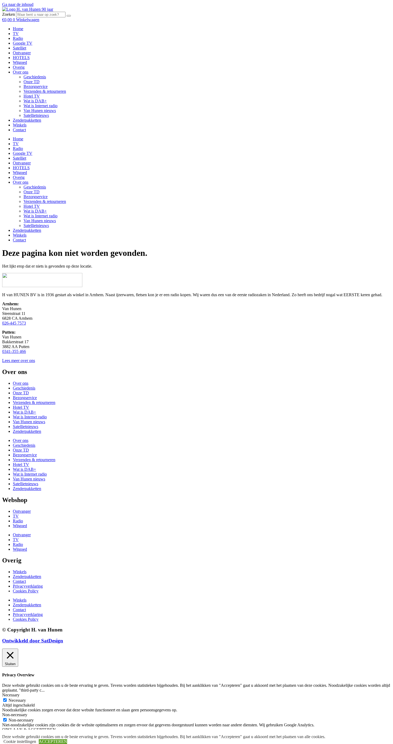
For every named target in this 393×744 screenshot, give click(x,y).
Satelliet (19, 48)
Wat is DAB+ (35, 101)
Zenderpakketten (27, 120)
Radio (18, 38)
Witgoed (20, 62)
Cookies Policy (25, 591)
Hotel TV (32, 96)
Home (18, 28)
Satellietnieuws (36, 115)
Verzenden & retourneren (45, 91)
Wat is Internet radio (40, 105)
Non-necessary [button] (14, 714)
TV (16, 33)
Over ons (20, 72)
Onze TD (32, 81)
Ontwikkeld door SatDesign (32, 640)
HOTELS (21, 57)
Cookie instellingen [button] (19, 741)
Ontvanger (22, 53)
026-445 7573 (14, 323)
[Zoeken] (69, 16)
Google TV (22, 43)
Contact (19, 130)
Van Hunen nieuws (40, 110)
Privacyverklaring (28, 586)
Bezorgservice (36, 86)
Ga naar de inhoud (17, 4)
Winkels (19, 125)
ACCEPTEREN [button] (53, 741)
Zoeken (8, 14)
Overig (19, 67)
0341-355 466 (14, 351)
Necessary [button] (11, 695)
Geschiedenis (35, 77)
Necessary (17, 700)
